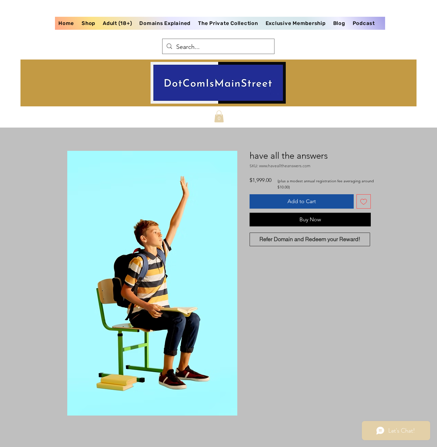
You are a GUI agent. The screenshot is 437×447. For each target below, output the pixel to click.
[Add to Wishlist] (363, 201)
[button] (219, 116)
